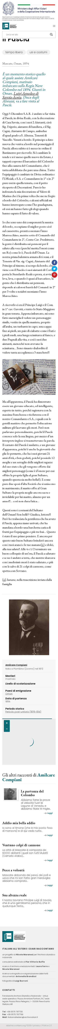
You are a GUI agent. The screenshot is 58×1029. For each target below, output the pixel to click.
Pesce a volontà (13, 870)
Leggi (50, 813)
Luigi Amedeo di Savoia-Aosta (20, 95)
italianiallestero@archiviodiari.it (23, 1017)
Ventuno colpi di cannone (21, 845)
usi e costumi (38, 52)
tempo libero (14, 52)
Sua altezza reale (14, 895)
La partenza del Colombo (32, 793)
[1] (43, 545)
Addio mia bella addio (18, 823)
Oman (9, 693)
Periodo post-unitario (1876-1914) (23, 711)
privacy (37, 1025)
